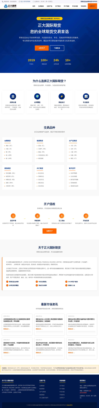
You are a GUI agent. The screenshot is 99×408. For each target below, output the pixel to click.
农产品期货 (42, 391)
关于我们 (58, 6)
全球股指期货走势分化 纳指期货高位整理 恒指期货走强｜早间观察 (16, 320)
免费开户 (49, 231)
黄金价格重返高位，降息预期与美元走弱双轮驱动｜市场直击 (81, 344)
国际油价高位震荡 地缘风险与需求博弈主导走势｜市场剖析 (81, 320)
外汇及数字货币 (43, 397)
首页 (33, 6)
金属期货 (41, 385)
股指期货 (41, 394)
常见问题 (75, 6)
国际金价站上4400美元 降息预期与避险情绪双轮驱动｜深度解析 (49, 320)
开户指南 (66, 6)
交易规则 (41, 6)
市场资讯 (83, 6)
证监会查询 (69, 405)
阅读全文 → (6, 329)
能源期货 (41, 388)
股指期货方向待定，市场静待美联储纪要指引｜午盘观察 (16, 344)
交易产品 (49, 6)
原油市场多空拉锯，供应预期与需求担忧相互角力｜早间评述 (49, 344)
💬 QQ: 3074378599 (24, 1)
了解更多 (57, 48)
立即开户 (92, 6)
